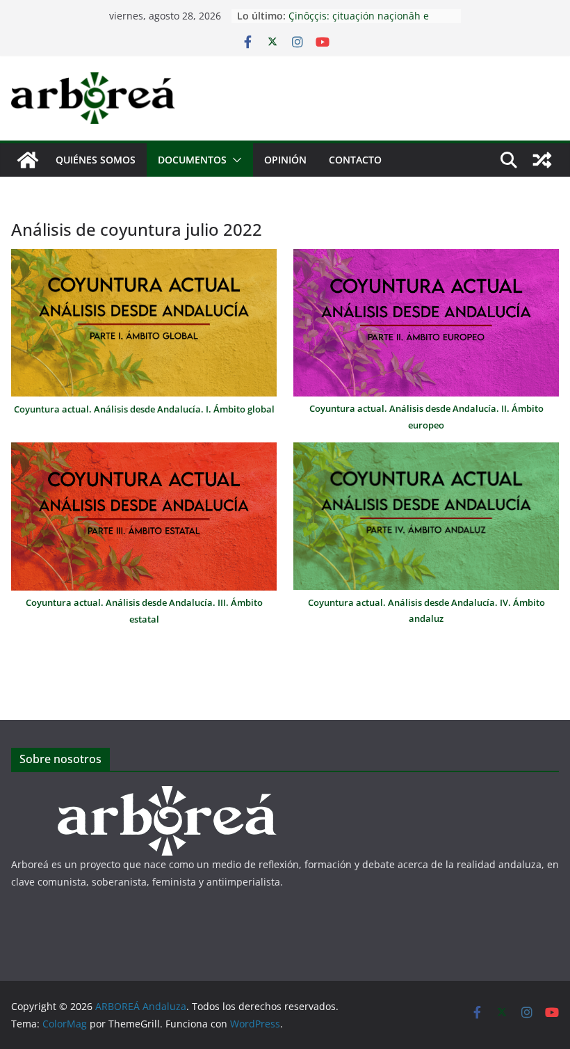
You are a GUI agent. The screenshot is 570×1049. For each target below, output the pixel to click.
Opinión (285, 159)
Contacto (355, 159)
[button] (234, 160)
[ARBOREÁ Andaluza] (27, 160)
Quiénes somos (96, 159)
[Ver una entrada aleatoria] (542, 160)
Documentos (192, 159)
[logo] (167, 794)
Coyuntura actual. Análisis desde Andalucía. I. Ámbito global (144, 409)
